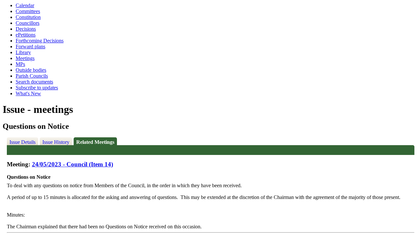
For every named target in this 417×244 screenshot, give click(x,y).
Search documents (34, 81)
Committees (28, 11)
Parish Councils (32, 76)
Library (23, 52)
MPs (20, 64)
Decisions (26, 29)
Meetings (25, 58)
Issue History (55, 142)
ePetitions (26, 35)
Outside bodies (31, 70)
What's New (28, 93)
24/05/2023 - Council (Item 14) (72, 164)
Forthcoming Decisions (40, 40)
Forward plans (30, 46)
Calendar (25, 5)
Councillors (27, 23)
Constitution (28, 17)
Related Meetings (95, 142)
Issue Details (22, 142)
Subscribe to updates (37, 87)
